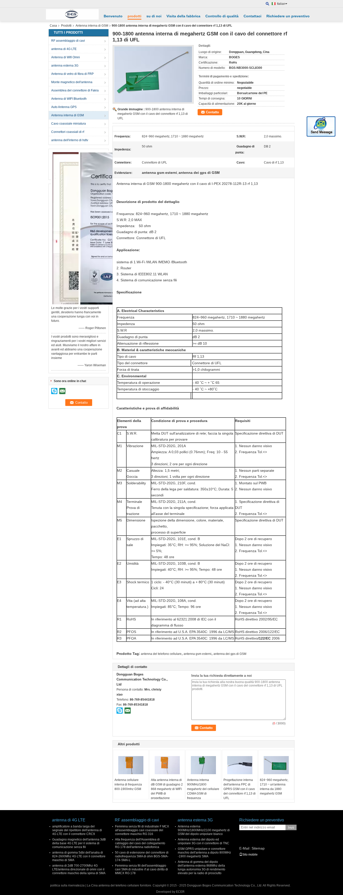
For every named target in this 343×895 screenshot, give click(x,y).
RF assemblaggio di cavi (68, 40)
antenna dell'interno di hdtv (69, 140)
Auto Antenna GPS (64, 107)
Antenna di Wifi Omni (65, 57)
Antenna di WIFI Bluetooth (69, 98)
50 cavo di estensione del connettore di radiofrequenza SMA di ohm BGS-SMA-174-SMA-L (141, 856)
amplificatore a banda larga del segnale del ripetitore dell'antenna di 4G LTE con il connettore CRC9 (77, 830)
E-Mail (244, 848)
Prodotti (66, 25)
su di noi (153, 16)
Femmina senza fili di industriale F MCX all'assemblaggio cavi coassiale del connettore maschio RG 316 (142, 830)
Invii (291, 827)
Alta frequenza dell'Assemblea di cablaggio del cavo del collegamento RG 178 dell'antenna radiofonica (140, 843)
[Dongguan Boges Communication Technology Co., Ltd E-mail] (127, 710)
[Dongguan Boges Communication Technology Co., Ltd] (267, 4)
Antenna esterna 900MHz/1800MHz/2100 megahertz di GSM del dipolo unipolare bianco (204, 830)
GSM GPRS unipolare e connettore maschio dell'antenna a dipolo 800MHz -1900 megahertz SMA (204, 852)
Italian (281, 4)
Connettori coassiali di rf (67, 132)
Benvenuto (113, 16)
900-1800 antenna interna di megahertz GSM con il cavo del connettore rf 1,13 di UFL (153, 114)
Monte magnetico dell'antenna (71, 82)
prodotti (134, 16)
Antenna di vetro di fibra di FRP (72, 74)
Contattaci (252, 16)
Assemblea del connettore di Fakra (75, 90)
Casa (53, 25)
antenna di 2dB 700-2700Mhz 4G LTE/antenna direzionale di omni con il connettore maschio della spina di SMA (78, 869)
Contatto (212, 112)
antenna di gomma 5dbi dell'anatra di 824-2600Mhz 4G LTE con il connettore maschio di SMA (78, 856)
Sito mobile (250, 854)
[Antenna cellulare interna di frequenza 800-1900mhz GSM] (130, 765)
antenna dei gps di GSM (229, 654)
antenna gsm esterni (197, 654)
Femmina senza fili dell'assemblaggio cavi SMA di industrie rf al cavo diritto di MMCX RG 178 (141, 869)
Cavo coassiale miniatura (68, 123)
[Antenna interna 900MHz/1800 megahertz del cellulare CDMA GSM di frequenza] (203, 765)
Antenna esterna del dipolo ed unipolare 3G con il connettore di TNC (203, 841)
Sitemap (258, 848)
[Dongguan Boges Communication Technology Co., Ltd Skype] (120, 710)
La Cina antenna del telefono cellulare (113, 885)
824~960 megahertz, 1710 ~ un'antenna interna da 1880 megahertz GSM (274, 786)
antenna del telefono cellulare (161, 654)
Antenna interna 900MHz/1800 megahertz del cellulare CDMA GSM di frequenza (203, 789)
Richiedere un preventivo (288, 16)
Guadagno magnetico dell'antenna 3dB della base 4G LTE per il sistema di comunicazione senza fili (79, 843)
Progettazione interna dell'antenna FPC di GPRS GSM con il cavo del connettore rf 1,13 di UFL (239, 789)
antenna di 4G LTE (64, 49)
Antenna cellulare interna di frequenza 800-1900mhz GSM (128, 784)
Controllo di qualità (222, 16)
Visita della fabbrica (183, 16)
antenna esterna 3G (64, 65)
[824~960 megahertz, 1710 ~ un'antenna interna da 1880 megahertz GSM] (276, 765)
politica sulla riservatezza (67, 885)
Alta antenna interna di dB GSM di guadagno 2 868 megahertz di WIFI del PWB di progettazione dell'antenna (167, 791)
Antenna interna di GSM (92, 25)
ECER (180, 891)
